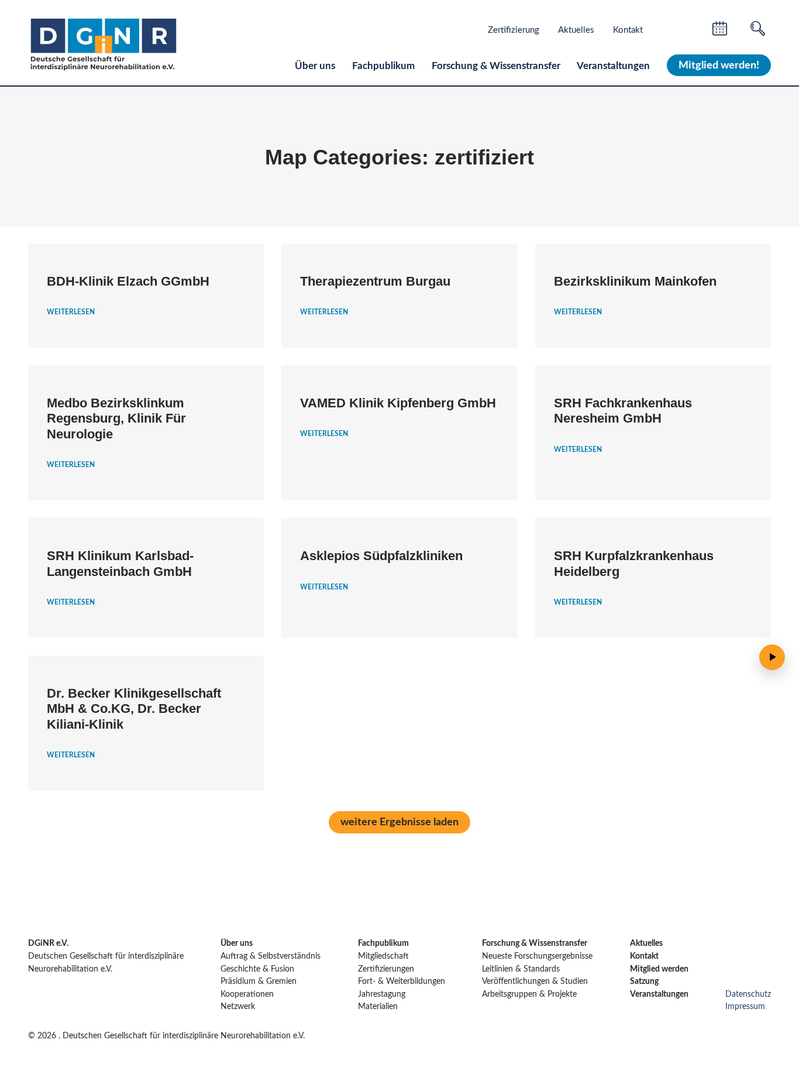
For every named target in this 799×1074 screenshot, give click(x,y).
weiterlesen (71, 311)
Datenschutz (748, 994)
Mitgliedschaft (383, 956)
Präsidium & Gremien (259, 981)
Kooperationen (247, 994)
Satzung (644, 981)
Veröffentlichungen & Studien (535, 981)
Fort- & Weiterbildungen (401, 981)
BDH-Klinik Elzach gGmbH (128, 281)
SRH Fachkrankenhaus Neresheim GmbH (623, 411)
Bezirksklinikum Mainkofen (635, 281)
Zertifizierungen (386, 969)
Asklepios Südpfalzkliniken (381, 555)
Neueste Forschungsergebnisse (537, 956)
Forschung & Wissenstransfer (496, 66)
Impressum (745, 1006)
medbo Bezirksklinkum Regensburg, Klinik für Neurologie (116, 418)
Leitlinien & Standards (521, 969)
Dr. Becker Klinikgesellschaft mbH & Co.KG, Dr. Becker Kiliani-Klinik (134, 709)
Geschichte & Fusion (259, 969)
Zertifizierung (513, 30)
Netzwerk (238, 1006)
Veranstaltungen (613, 66)
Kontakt (628, 30)
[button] (399, 822)
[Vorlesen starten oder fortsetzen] (772, 657)
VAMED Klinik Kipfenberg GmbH (398, 403)
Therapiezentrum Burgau (375, 281)
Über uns (315, 66)
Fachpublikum (383, 66)
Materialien (378, 1006)
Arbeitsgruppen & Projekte (529, 994)
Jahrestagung (381, 994)
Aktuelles (576, 30)
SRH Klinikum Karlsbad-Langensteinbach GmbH (120, 563)
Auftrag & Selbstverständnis (271, 956)
